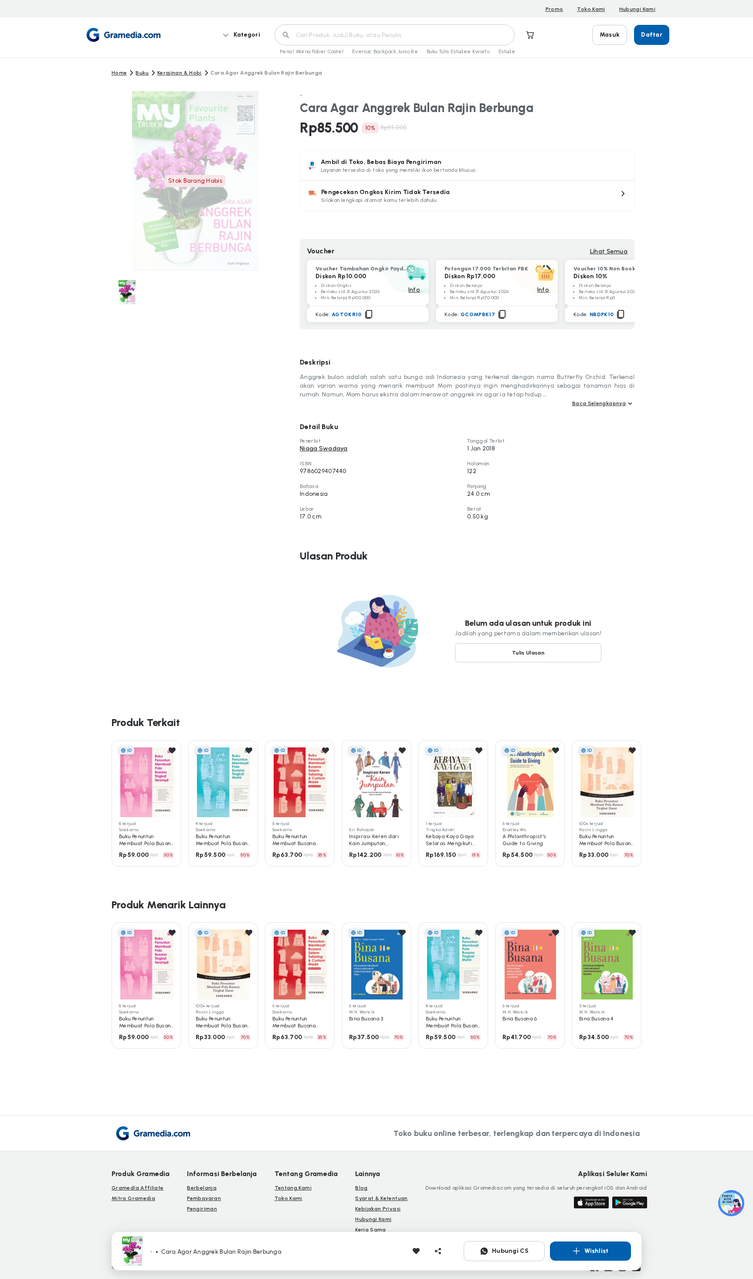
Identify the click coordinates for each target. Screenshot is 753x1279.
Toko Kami (591, 9)
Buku (142, 73)
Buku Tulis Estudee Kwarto (458, 51)
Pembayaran (204, 1198)
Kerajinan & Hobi (179, 73)
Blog (361, 1188)
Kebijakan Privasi (377, 1209)
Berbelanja (202, 1188)
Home (119, 73)
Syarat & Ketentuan (381, 1198)
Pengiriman (202, 1209)
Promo (554, 9)
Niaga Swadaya (324, 448)
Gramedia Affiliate (137, 1188)
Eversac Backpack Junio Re (385, 51)
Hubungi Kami (637, 9)
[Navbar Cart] (530, 35)
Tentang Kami (293, 1188)
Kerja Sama (370, 1230)
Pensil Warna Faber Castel (311, 51)
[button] (467, 196)
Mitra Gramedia (133, 1198)
